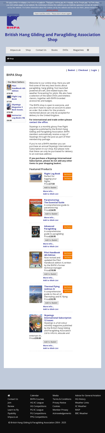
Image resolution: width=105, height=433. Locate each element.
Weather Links (82, 402)
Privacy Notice (59, 402)
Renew (11, 406)
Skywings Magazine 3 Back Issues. (17, 107)
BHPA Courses (37, 399)
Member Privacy (60, 409)
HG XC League (37, 402)
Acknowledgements (62, 413)
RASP (77, 409)
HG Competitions (38, 406)
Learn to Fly (13, 409)
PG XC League (36, 409)
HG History (80, 399)
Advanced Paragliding (50, 227)
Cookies (56, 406)
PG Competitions (38, 413)
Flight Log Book (16, 97)
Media (56, 395)
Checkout (83, 70)
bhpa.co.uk (13, 417)
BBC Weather (81, 413)
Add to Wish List (50, 194)
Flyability (12, 413)
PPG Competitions (38, 417)
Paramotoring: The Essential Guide (54, 201)
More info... (48, 191)
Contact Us (13, 399)
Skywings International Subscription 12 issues (57, 318)
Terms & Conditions (62, 399)
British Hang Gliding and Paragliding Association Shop (52, 37)
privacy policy (52, 10)
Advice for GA (88, 395)
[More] (88, 50)
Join (9, 402)
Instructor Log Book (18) (18, 116)
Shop (11, 58)
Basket (71, 70)
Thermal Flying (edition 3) (52, 287)
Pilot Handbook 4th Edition (18, 88)
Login (94, 70)
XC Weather (80, 406)
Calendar (34, 395)
